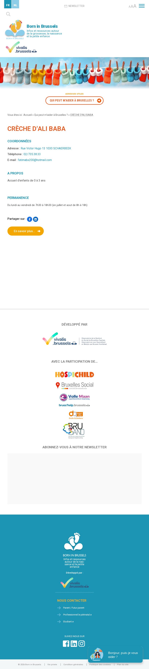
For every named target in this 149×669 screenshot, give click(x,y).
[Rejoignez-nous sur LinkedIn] (74, 645)
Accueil (27, 114)
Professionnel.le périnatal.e (77, 614)
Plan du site (122, 664)
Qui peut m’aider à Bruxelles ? (51, 114)
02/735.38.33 (32, 154)
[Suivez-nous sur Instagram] (81, 645)
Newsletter (76, 6)
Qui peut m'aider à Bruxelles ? (72, 100)
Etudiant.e (68, 621)
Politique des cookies (100, 664)
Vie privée (52, 664)
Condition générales (73, 664)
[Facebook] (29, 219)
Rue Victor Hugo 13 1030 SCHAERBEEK (46, 148)
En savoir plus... (24, 231)
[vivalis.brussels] (21, 42)
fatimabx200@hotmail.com (35, 160)
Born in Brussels (42, 26)
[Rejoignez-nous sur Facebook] (66, 645)
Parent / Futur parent (73, 607)
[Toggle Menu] (142, 5)
